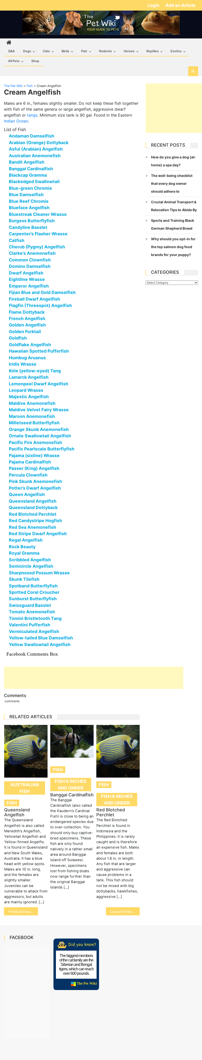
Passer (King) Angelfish (34, 468)
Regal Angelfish (26, 540)
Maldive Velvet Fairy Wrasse (39, 409)
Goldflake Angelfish (30, 344)
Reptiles (152, 51)
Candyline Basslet (28, 227)
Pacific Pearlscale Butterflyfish (41, 448)
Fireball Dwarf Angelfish (34, 299)
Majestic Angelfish (29, 396)
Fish (84, 51)
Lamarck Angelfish (29, 377)
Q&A (11, 51)
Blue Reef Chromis (29, 201)
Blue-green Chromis (30, 188)
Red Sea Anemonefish (32, 527)
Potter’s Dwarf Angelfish (35, 488)
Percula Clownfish (28, 475)
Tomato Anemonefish (32, 611)
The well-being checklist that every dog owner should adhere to (171, 183)
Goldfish (18, 338)
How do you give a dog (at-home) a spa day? (173, 161)
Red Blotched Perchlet (32, 514)
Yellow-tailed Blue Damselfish (41, 637)
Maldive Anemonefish (32, 403)
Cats (46, 51)
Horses (129, 51)
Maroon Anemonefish (32, 416)
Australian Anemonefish (35, 155)
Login (154, 5)
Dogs (27, 51)
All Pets (13, 61)
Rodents (105, 51)
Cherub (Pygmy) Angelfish (37, 246)
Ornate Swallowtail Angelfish (40, 435)
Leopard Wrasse (26, 390)
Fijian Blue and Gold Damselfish (42, 292)
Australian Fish (24, 788)
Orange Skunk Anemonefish (39, 429)
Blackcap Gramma (28, 175)
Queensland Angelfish (32, 501)
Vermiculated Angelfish (34, 631)
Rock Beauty (22, 546)
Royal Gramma (24, 553)
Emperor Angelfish (29, 286)
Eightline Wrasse (27, 279)
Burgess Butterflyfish (32, 220)
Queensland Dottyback (33, 507)
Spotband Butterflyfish (33, 585)
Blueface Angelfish (29, 207)
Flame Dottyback (27, 312)
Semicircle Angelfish (31, 566)
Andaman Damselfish (31, 135)
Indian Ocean (16, 121)
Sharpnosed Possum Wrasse (39, 572)
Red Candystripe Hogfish (35, 520)
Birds (65, 51)
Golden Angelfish (27, 324)
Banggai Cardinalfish (31, 168)
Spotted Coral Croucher (34, 592)
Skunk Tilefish (24, 579)
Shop (35, 61)
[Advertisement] (93, 678)
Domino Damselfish (29, 266)
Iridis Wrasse (22, 364)
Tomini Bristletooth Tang (35, 618)
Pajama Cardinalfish (30, 461)
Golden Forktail (25, 331)
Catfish (16, 240)
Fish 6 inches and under (70, 784)
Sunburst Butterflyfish (33, 598)
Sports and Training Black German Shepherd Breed (172, 224)
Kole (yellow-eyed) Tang (35, 370)
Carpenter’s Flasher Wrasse (38, 233)
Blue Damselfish (26, 194)
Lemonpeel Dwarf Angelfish (38, 383)
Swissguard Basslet (30, 605)
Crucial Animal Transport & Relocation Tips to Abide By (174, 206)
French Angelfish (27, 318)
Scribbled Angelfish (30, 559)
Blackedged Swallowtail (34, 181)
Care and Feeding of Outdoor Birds (125, 911)
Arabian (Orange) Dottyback (38, 142)
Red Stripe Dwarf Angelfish (38, 533)
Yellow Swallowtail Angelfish (39, 644)
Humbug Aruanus (27, 357)
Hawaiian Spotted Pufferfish (39, 351)
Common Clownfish (30, 259)
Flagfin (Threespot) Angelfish (40, 305)
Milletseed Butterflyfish (34, 422)
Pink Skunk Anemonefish (35, 481)
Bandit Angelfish (26, 162)
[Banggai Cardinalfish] (72, 741)
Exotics (176, 51)
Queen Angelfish (27, 494)
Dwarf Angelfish (26, 272)
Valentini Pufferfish (29, 624)
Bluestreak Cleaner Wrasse (38, 214)
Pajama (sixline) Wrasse (34, 455)
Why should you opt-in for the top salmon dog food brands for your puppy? (173, 247)
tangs (32, 115)
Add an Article (180, 5)
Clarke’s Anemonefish (32, 253)
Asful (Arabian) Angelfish (36, 149)
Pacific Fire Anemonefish (35, 442)
